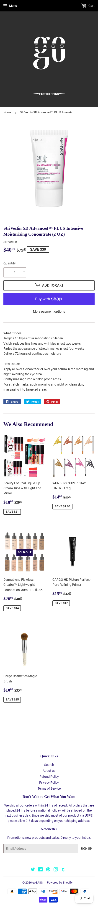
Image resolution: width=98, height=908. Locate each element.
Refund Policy (49, 776)
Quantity (9, 263)
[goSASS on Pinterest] (48, 870)
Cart (91, 6)
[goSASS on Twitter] (33, 870)
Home (7, 112)
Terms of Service (49, 788)
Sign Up (86, 848)
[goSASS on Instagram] (56, 870)
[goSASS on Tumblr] (63, 870)
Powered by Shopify (59, 882)
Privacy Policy (49, 782)
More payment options (49, 311)
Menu (13, 6)
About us (49, 770)
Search (49, 765)
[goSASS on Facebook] (40, 870)
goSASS (37, 882)
